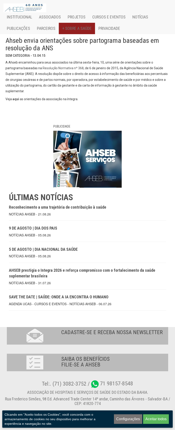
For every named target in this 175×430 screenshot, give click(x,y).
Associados (50, 17)
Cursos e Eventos (109, 17)
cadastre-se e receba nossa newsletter (112, 332)
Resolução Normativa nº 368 (63, 68)
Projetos (76, 17)
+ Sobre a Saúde (77, 28)
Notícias (140, 17)
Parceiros (46, 28)
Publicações (18, 28)
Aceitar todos (156, 419)
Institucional (19, 17)
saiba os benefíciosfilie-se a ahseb (85, 362)
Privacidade (109, 28)
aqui (16, 99)
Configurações (128, 419)
